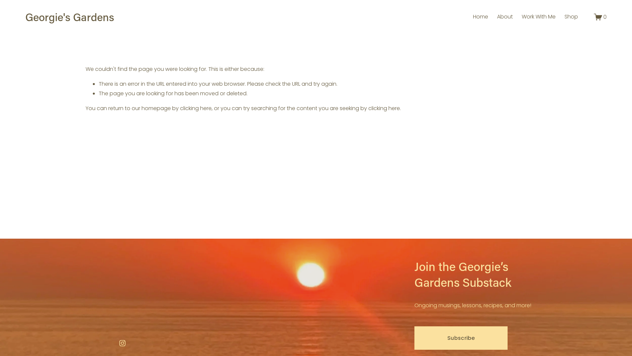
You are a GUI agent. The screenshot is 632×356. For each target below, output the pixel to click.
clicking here (196, 108)
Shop (571, 16)
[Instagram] (122, 343)
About (505, 16)
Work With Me (539, 16)
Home (480, 16)
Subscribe (461, 338)
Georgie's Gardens (69, 17)
